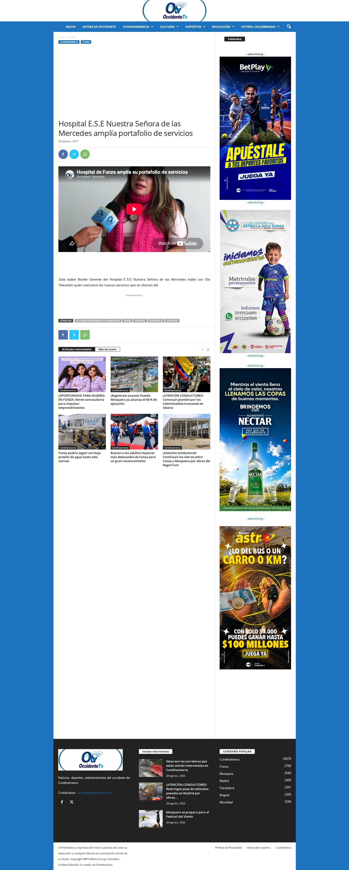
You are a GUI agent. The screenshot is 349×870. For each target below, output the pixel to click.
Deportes (193, 27)
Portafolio (156, 320)
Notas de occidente (99, 27)
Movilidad (226, 802)
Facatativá (227, 788)
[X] (74, 154)
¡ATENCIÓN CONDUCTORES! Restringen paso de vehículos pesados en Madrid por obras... (187, 791)
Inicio (70, 27)
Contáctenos (283, 847)
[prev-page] (202, 349)
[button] (288, 26)
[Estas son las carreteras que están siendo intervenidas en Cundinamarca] (151, 768)
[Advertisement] (134, 83)
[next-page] (208, 349)
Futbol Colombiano (258, 27)
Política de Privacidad (228, 847)
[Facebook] (63, 154)
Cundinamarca (136, 27)
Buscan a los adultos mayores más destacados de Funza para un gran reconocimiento (133, 457)
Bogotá (224, 795)
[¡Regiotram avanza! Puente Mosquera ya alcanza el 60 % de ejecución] (134, 374)
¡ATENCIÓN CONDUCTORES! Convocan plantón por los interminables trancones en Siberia (183, 401)
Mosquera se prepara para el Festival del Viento (187, 814)
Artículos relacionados (76, 349)
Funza (86, 42)
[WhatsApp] (85, 154)
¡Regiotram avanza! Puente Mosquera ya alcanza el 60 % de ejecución (134, 399)
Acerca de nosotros (258, 847)
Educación (221, 27)
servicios (172, 320)
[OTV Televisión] (174, 10)
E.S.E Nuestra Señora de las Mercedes (98, 320)
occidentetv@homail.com (94, 793)
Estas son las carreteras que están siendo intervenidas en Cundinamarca (187, 765)
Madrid (224, 781)
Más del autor (108, 349)
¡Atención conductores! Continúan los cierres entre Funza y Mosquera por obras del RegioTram (186, 459)
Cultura (167, 27)
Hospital (140, 320)
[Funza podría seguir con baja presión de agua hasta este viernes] (82, 432)
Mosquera (226, 774)
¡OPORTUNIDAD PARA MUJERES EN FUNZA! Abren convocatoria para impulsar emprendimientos (81, 401)
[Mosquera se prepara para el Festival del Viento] (151, 819)
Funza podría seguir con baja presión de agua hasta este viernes (79, 457)
